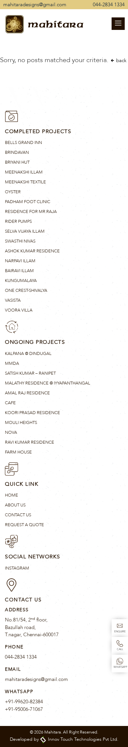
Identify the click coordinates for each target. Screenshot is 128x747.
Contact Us (18, 515)
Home (11, 495)
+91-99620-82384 (24, 701)
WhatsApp (120, 667)
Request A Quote (24, 525)
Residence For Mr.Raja (31, 212)
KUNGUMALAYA (21, 281)
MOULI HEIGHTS (21, 423)
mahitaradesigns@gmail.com (34, 4)
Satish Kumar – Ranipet (30, 373)
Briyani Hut (17, 162)
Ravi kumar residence (29, 442)
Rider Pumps (18, 221)
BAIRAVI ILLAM (19, 271)
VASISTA (13, 300)
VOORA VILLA (18, 310)
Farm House (18, 452)
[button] (118, 23)
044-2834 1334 (109, 4)
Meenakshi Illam (24, 172)
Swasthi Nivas (20, 241)
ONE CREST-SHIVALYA (26, 290)
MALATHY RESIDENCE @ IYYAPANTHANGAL (47, 383)
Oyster (13, 192)
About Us (15, 505)
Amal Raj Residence (27, 393)
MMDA (12, 363)
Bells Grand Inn (23, 143)
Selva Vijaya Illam (25, 231)
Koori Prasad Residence (32, 413)
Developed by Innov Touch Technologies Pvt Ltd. (64, 739)
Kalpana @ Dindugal (28, 354)
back (120, 60)
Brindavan (17, 152)
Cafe (10, 403)
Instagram (17, 568)
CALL (120, 649)
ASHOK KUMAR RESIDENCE (32, 251)
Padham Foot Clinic (27, 202)
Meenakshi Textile (25, 182)
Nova (11, 432)
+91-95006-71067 (24, 709)
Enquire (120, 631)
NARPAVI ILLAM (20, 261)
